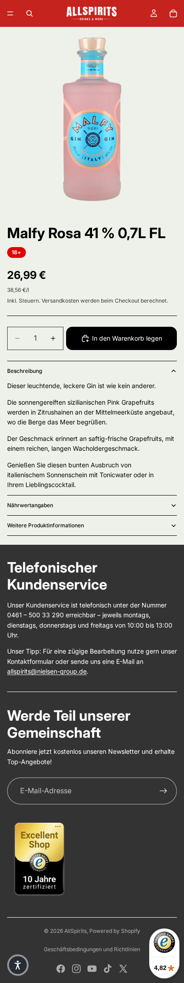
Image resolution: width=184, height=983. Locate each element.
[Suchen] (29, 13)
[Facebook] (60, 968)
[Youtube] (92, 968)
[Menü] (10, 13)
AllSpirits (75, 930)
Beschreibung (24, 371)
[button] (18, 965)
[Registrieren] (163, 791)
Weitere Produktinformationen (45, 525)
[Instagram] (76, 968)
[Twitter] (123, 968)
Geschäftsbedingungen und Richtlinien (92, 949)
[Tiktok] (107, 968)
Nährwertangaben (30, 505)
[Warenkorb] (173, 13)
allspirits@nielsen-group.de (47, 671)
